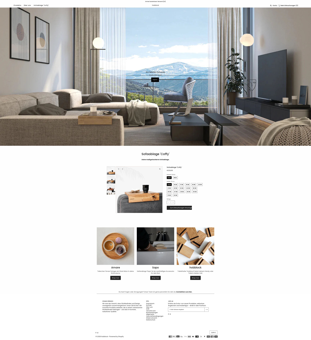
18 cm (187, 184)
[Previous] (118, 169)
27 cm (175, 191)
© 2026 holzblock (102, 336)
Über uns (27, 5)
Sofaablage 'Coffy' (41, 5)
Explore (155, 79)
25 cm (194, 188)
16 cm (175, 184)
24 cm (188, 188)
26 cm (169, 191)
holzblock (155, 5)
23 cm (181, 188)
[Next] (122, 169)
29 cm (188, 191)
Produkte (17, 5)
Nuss (175, 177)
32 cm (175, 195)
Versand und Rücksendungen (152, 312)
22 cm (175, 188)
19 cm (193, 184)
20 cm (200, 184)
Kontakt (149, 305)
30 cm (194, 191)
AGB (147, 309)
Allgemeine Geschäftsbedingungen (154, 315)
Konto (275, 5)
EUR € (213, 332)
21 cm (169, 188)
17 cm (181, 184)
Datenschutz (150, 320)
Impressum (150, 303)
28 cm (182, 191)
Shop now (115, 278)
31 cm (169, 195)
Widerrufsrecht (151, 318)
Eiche (169, 177)
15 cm (169, 184)
